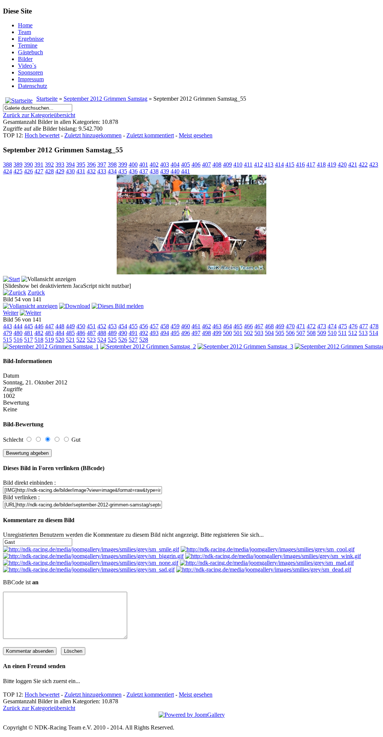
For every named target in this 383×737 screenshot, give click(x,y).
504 (269, 333)
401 (143, 164)
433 (101, 171)
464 (227, 326)
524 (101, 339)
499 (216, 333)
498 (206, 333)
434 (112, 171)
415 (289, 164)
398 (112, 164)
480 (17, 333)
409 (227, 164)
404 (175, 164)
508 (311, 333)
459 (175, 326)
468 (269, 326)
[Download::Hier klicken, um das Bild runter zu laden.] (74, 306)
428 (49, 171)
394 (70, 164)
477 (363, 326)
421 (352, 164)
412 (258, 164)
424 (7, 171)
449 (70, 326)
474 (332, 326)
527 (133, 339)
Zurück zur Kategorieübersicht (39, 115)
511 (342, 333)
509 (321, 333)
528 (143, 339)
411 (248, 164)
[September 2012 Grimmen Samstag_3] (245, 346)
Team (24, 32)
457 (154, 326)
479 (7, 333)
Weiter (10, 313)
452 (101, 326)
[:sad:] (89, 569)
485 (70, 333)
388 (7, 164)
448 (59, 326)
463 (216, 326)
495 (175, 333)
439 (164, 171)
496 (185, 333)
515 (7, 339)
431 (80, 171)
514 (373, 333)
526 (122, 339)
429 (59, 171)
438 (154, 171)
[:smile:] (91, 549)
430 (70, 171)
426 (28, 171)
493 (154, 333)
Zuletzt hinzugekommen (93, 135)
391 (38, 164)
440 (175, 171)
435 (122, 171)
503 (258, 333)
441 (185, 171)
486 (80, 333)
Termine (27, 45)
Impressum (31, 79)
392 (49, 164)
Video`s (27, 66)
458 (164, 326)
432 (91, 171)
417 (310, 164)
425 (17, 171)
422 (363, 164)
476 (353, 326)
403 (164, 164)
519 (49, 339)
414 (279, 164)
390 (28, 164)
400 (133, 164)
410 (237, 164)
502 (248, 333)
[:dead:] (263, 569)
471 (300, 326)
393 (59, 164)
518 (38, 339)
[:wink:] (273, 556)
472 (311, 326)
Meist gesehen (195, 135)
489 (112, 333)
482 (38, 333)
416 (300, 164)
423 (373, 164)
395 (80, 164)
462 (206, 326)
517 (28, 339)
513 (363, 333)
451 (91, 326)
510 (332, 333)
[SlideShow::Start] (11, 279)
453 (112, 326)
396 (91, 164)
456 (143, 326)
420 (342, 164)
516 (17, 339)
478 (374, 326)
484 (59, 333)
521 (70, 339)
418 (321, 164)
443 (7, 326)
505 (279, 333)
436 (133, 171)
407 (206, 164)
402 (154, 164)
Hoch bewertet (42, 135)
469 (279, 326)
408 (216, 164)
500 (227, 333)
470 (290, 326)
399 (122, 164)
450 (80, 326)
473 (321, 326)
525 (112, 339)
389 (17, 164)
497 (196, 333)
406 (196, 164)
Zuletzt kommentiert (150, 135)
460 (185, 326)
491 (133, 333)
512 (352, 333)
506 (290, 333)
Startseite (47, 98)
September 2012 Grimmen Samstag (105, 98)
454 (122, 326)
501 (237, 333)
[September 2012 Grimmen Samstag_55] (191, 272)
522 (80, 339)
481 (28, 333)
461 (196, 326)
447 (49, 326)
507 (300, 333)
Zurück (36, 292)
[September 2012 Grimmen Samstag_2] (148, 346)
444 (17, 326)
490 (122, 333)
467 (258, 326)
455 (133, 326)
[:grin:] (93, 556)
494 (164, 333)
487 (91, 333)
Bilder (25, 59)
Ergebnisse (31, 39)
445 (28, 326)
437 (143, 171)
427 (38, 171)
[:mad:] (267, 563)
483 (49, 333)
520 (59, 339)
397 (101, 164)
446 (38, 326)
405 (185, 164)
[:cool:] (268, 549)
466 (248, 326)
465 (237, 326)
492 (143, 333)
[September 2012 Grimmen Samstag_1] (51, 346)
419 (331, 164)
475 (342, 326)
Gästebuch (30, 52)
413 (268, 164)
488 (101, 333)
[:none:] (90, 563)
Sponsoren (30, 72)
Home (25, 25)
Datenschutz (32, 86)
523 (91, 339)
